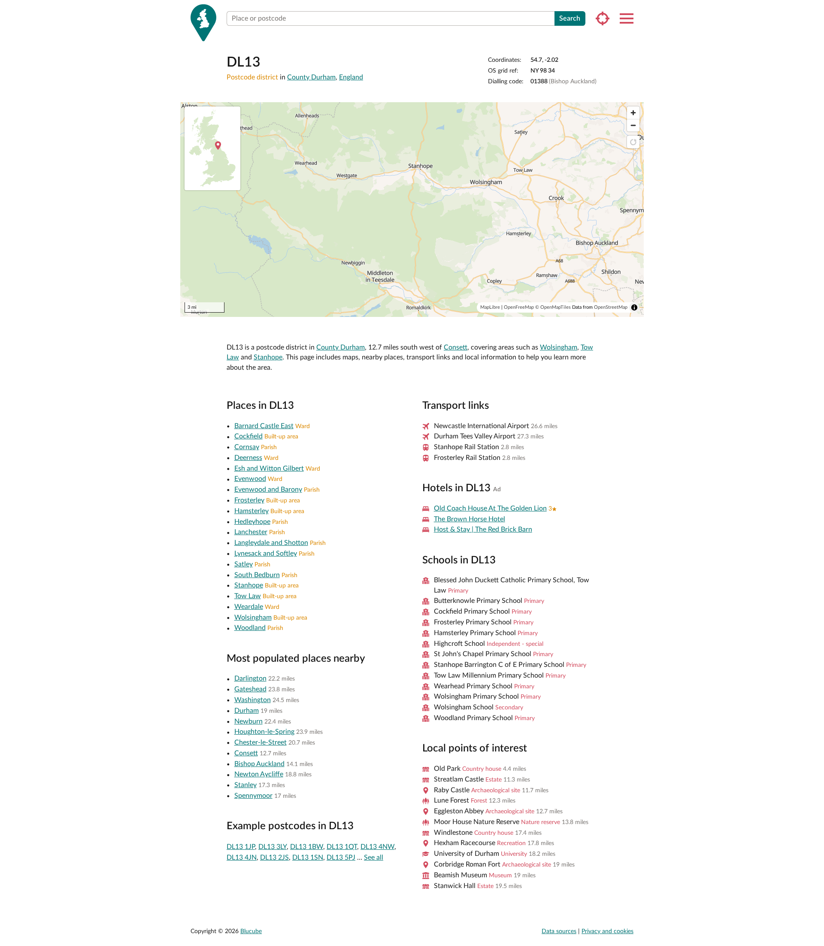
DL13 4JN (242, 857)
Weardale (248, 606)
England (351, 77)
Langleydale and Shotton (271, 542)
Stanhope (268, 357)
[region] (412, 209)
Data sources (559, 931)
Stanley (245, 785)
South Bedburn (257, 575)
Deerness (248, 457)
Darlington (250, 678)
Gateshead (250, 689)
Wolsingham (558, 347)
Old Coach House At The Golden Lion (490, 508)
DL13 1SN (307, 857)
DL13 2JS (274, 857)
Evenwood (250, 478)
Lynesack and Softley (265, 553)
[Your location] (602, 18)
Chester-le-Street (260, 742)
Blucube (251, 931)
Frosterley (249, 500)
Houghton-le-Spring (264, 731)
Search (569, 18)
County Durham (311, 77)
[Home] (203, 22)
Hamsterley (251, 511)
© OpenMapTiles (553, 307)
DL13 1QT (342, 846)
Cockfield (248, 436)
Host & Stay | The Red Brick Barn (483, 529)
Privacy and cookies (607, 931)
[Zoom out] (633, 125)
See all (373, 857)
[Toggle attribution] (634, 307)
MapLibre (490, 307)
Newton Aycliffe (258, 774)
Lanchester (250, 532)
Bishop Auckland (259, 763)
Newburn (248, 721)
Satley (243, 564)
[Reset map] (633, 142)
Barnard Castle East (264, 426)
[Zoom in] (633, 112)
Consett (455, 347)
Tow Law (247, 596)
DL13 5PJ (341, 857)
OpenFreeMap (519, 307)
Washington (252, 700)
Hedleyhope (252, 521)
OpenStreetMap (610, 307)
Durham (246, 710)
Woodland (250, 627)
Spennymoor (253, 795)
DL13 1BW (306, 846)
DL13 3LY (272, 846)
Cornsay (246, 447)
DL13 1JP (241, 846)
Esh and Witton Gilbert (269, 468)
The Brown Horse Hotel (469, 519)
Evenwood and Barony (268, 489)
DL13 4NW (377, 846)
